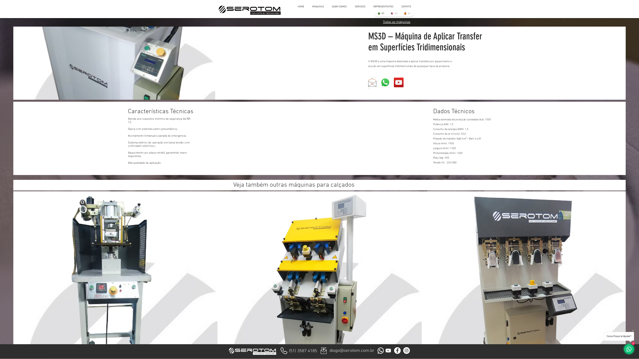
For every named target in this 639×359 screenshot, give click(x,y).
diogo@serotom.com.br (351, 350)
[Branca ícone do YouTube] (388, 350)
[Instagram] (406, 350)
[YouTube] (399, 82)
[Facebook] (397, 350)
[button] (372, 82)
